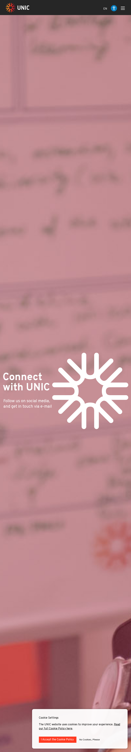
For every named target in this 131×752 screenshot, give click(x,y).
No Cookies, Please (89, 739)
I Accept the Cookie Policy (57, 739)
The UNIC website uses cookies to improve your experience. (76, 724)
